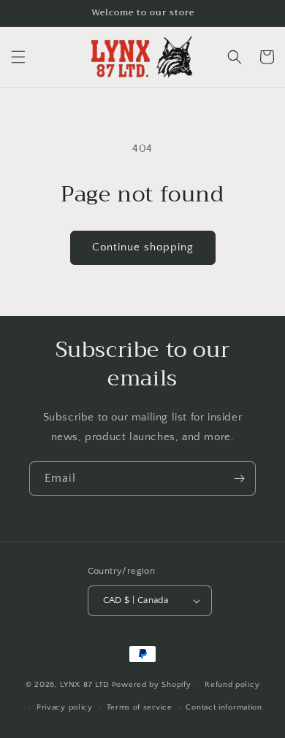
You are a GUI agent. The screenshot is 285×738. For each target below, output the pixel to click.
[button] (18, 57)
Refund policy (232, 684)
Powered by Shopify (151, 684)
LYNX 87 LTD (85, 684)
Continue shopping (143, 247)
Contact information (224, 707)
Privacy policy (65, 707)
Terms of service (139, 707)
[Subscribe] (239, 478)
